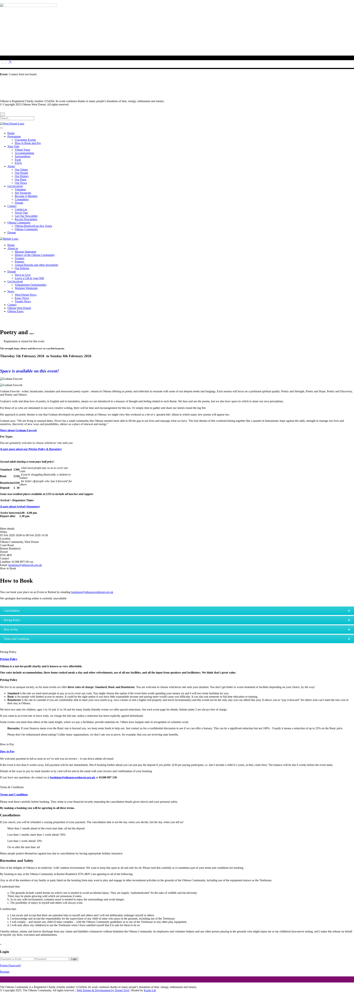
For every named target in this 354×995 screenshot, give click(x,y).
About (11, 166)
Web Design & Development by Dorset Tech (103, 990)
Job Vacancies (23, 192)
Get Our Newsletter (26, 216)
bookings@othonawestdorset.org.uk (92, 592)
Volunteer (20, 189)
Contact (11, 206)
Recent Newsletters (26, 219)
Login (74, 959)
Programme (14, 136)
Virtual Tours (22, 149)
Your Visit (13, 146)
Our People (21, 172)
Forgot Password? (10, 965)
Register (5, 971)
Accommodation (24, 153)
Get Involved (15, 186)
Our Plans (20, 179)
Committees (22, 199)
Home (11, 133)
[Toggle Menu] (1, 127)
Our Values (21, 169)
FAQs (18, 163)
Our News (21, 182)
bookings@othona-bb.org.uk (25, 565)
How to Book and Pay (28, 143)
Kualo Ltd (150, 990)
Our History (22, 176)
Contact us (21, 209)
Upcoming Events (25, 139)
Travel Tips (21, 212)
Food (18, 159)
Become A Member (26, 196)
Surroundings (22, 156)
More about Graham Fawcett (18, 430)
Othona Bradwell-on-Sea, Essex (33, 225)
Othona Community (19, 222)
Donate (19, 202)
